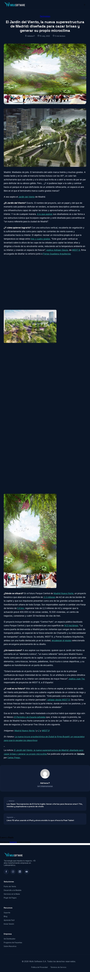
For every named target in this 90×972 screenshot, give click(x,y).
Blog (5, 916)
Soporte (7, 913)
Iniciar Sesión (9, 924)
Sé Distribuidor (9, 939)
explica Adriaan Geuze (57, 250)
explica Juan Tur (76, 679)
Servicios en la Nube (12, 894)
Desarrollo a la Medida (12, 890)
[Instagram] (13, 871)
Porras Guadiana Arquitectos (57, 254)
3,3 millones (49, 597)
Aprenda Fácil (9, 920)
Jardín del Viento (26, 197)
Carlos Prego (13, 757)
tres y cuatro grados (40, 239)
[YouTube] (26, 871)
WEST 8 (76, 250)
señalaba (29, 717)
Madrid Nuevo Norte (63, 593)
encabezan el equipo (61, 640)
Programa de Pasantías (13, 942)
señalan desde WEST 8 (58, 699)
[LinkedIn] (19, 871)
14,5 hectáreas (71, 625)
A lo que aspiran (44, 214)
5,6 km (20, 608)
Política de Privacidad (39, 967)
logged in (13, 842)
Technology (45, 16)
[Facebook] (6, 871)
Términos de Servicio (58, 967)
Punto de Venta (10, 886)
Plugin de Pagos (10, 898)
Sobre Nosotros (10, 946)
